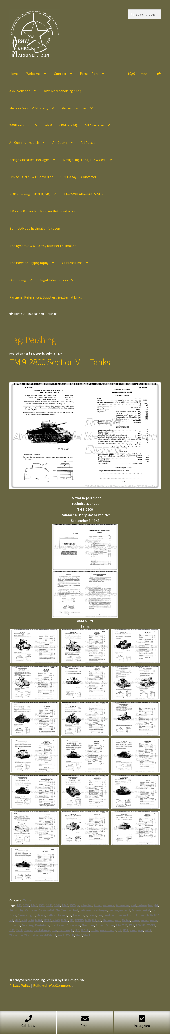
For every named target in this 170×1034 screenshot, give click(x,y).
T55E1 (151, 925)
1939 (26, 905)
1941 (42, 905)
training (64, 930)
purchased (58, 925)
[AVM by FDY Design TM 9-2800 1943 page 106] (34, 755)
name (135, 920)
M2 (11, 920)
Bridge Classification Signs (29, 159)
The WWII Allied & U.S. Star (84, 194)
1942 (49, 905)
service (75, 925)
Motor (126, 920)
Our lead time (72, 262)
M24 (24, 920)
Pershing (27, 925)
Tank (19, 930)
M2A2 (47, 920)
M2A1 (38, 920)
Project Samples (74, 108)
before (142, 905)
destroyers (116, 910)
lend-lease (118, 915)
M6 (99, 920)
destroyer (100, 910)
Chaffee (60, 910)
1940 (34, 905)
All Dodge (59, 142)
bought (153, 905)
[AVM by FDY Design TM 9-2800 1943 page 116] (135, 792)
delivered (86, 910)
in (69, 915)
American (122, 905)
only (17, 925)
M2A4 (64, 920)
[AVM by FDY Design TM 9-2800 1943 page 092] (135, 646)
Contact (60, 73)
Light (131, 915)
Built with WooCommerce (52, 985)
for (153, 910)
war (140, 930)
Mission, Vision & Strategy (28, 108)
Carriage (31, 910)
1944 (65, 905)
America (108, 905)
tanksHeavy (42, 930)
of (10, 925)
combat (72, 910)
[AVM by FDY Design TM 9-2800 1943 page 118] (34, 828)
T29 (124, 925)
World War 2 (48, 935)
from (12, 915)
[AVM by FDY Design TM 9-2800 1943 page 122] (135, 828)
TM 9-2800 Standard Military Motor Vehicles (42, 211)
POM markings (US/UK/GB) (29, 194)
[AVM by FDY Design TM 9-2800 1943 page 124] (34, 864)
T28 (118, 925)
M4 (94, 920)
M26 (31, 920)
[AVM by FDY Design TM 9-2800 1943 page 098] (135, 683)
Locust (141, 915)
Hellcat (52, 915)
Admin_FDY (54, 354)
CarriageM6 (46, 910)
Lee (100, 915)
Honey (62, 915)
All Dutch (88, 142)
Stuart (99, 925)
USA (125, 930)
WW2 (78, 935)
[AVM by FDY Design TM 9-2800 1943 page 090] (85, 646)
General (23, 915)
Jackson (78, 915)
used (133, 930)
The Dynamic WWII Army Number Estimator (42, 245)
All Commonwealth (24, 142)
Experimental (141, 910)
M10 (150, 915)
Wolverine (16, 935)
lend (107, 915)
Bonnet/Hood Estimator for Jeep (34, 228)
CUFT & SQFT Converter (78, 177)
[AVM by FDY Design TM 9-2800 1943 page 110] (135, 755)
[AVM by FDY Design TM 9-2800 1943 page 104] (135, 719)
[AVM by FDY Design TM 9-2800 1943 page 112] (34, 792)
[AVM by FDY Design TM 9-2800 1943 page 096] (85, 683)
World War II (66, 935)
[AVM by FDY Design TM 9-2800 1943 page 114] (85, 792)
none (153, 920)
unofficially (108, 930)
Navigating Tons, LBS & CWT (84, 159)
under (95, 930)
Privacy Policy (19, 985)
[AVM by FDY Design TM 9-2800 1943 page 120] (85, 828)
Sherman (87, 925)
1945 (73, 905)
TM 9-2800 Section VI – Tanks (59, 362)
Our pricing (17, 280)
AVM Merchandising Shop (63, 91)
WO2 (148, 930)
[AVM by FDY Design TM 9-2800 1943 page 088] (34, 646)
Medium (108, 920)
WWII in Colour (20, 125)
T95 (11, 930)
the (54, 930)
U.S (77, 930)
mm (117, 920)
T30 (131, 925)
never (145, 920)
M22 (17, 920)
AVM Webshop (20, 91)
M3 (71, 920)
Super (110, 925)
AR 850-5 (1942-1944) (61, 125)
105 (19, 905)
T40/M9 (140, 925)
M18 (156, 915)
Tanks (27, 900)
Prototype (42, 925)
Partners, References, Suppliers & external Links (45, 297)
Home (14, 73)
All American (94, 125)
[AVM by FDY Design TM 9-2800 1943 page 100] (34, 719)
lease (92, 915)
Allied (98, 905)
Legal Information (54, 280)
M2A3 (56, 920)
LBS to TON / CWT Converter (31, 177)
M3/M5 (79, 920)
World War (31, 935)
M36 (88, 920)
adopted (86, 905)
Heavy (41, 915)
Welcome (33, 73)
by (21, 910)
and (133, 905)
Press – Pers (89, 73)
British (14, 910)
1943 (57, 905)
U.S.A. (85, 930)
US (119, 930)
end (127, 910)
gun (32, 915)
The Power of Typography (28, 262)
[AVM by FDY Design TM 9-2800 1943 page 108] (85, 755)
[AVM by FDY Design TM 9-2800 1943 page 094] (34, 683)
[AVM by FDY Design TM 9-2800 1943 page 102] (85, 719)
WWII (86, 935)
